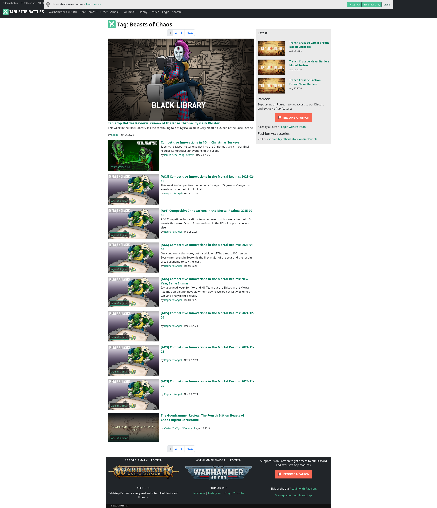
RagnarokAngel (173, 193)
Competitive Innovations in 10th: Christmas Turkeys (200, 142)
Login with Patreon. (293, 127)
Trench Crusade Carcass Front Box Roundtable (309, 45)
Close (387, 4)
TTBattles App (28, 2)
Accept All (354, 4)
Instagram (215, 493)
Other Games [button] (109, 12)
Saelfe (114, 134)
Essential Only (372, 4)
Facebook (199, 493)
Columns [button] (128, 12)
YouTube (238, 493)
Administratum (10, 2)
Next (190, 32)
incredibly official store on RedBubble (293, 139)
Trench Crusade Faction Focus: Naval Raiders (305, 82)
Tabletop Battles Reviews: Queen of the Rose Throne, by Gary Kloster (164, 123)
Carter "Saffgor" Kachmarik (179, 428)
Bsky (227, 493)
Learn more (93, 4)
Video (155, 12)
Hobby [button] (143, 12)
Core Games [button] (88, 12)
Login (165, 12)
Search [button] (176, 12)
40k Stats (42, 2)
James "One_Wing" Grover (179, 154)
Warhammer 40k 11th (63, 12)
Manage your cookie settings (293, 495)
